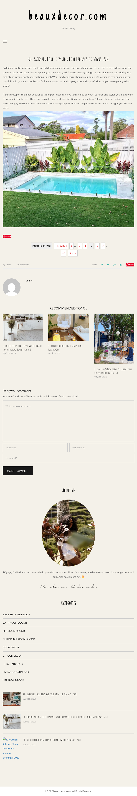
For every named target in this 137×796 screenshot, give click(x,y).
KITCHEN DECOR (13, 663)
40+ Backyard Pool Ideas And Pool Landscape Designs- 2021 (50, 694)
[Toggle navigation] (5, 41)
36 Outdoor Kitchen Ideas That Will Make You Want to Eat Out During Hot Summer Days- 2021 (65, 717)
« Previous (61, 245)
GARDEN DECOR (12, 655)
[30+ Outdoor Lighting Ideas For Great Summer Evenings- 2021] (68, 327)
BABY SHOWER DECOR (16, 614)
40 (63, 253)
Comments (23, 264)
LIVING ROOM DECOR (16, 672)
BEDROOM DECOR (14, 630)
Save (131, 264)
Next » (72, 253)
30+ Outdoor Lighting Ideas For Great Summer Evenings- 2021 (52, 740)
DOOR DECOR (11, 647)
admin (7, 264)
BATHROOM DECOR (15, 622)
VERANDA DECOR (13, 680)
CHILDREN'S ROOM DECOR (19, 639)
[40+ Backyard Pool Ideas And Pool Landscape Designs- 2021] (12, 699)
